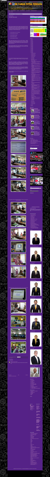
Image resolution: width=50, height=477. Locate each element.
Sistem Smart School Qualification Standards (35, 453)
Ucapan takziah (32, 94)
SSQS (31, 439)
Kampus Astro (32, 450)
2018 (31, 46)
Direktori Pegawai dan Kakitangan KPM (38, 412)
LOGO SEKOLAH (28, 10)
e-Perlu (31, 445)
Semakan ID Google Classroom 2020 (34, 227)
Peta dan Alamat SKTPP (33, 214)
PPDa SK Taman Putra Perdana (34, 131)
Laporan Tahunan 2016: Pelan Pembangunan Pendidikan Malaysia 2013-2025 (38, 407)
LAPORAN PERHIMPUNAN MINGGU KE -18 (35, 91)
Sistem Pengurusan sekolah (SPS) (34, 433)
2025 (31, 40)
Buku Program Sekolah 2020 (33, 226)
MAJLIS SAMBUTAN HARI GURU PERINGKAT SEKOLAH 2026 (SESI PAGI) (32, 408)
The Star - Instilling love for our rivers (34, 140)
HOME (9, 10)
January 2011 (32, 103)
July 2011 (32, 57)
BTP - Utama (37, 424)
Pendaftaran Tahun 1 (33, 392)
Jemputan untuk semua (33, 96)
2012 (31, 51)
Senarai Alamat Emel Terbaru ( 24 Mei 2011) (35, 90)
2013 (31, 50)
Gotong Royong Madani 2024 (36, 126)
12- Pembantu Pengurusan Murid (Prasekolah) (35, 388)
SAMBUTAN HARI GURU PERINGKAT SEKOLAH (36, 71)
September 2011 (33, 55)
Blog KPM (32, 435)
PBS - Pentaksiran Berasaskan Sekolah (35, 438)
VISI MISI (18, 10)
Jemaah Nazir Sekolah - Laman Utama (38, 415)
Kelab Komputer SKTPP (33, 464)
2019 (31, 45)
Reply (11, 363)
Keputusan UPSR (32, 218)
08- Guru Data (32, 385)
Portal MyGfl (32, 452)
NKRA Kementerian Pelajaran (34, 456)
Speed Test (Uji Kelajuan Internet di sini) (35, 145)
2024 (31, 41)
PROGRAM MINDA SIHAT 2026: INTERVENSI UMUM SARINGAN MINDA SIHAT (37, 110)
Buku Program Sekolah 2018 (33, 220)
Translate (35, 149)
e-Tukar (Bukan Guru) (33, 449)
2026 (31, 39)
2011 (31, 52)
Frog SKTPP (32, 393)
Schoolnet (32, 459)
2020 (31, 44)
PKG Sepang (32, 461)
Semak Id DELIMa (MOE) (33, 215)
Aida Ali (11, 361)
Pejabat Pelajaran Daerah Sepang (34, 455)
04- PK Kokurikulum (33, 382)
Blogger (35, 468)
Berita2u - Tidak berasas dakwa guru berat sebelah (36, 141)
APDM (31, 441)
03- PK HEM (32, 381)
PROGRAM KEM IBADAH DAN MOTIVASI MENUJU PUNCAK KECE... (35, 85)
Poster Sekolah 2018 (33, 221)
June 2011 (32, 58)
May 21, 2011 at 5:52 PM (14, 361)
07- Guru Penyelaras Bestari (33, 384)
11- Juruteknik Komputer (33, 387)
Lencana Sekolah (32, 217)
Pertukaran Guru (33, 95)
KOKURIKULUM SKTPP (34, 10)
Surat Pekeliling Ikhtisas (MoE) (34, 462)
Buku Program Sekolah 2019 (33, 223)
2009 (31, 105)
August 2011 (32, 56)
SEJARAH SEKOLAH (13, 10)
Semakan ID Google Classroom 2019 (34, 224)
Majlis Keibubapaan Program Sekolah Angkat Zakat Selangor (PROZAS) (37, 116)
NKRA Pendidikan (32, 436)
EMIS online (32, 458)
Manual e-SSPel (32, 444)
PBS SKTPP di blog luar (33, 143)
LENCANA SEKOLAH (22, 10)
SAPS (31, 442)
